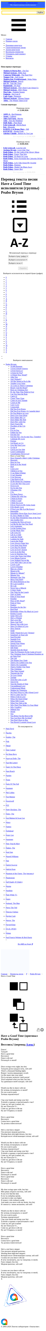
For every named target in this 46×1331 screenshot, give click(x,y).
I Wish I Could (15, 501)
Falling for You (16, 432)
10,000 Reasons (16, 366)
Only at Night (15, 594)
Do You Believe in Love (19, 413)
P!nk (7, 741)
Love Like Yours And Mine (20, 556)
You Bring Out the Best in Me (21, 716)
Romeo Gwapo (16, 614)
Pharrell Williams (12, 856)
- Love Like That (16, 150)
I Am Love (14, 469)
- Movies (13, 119)
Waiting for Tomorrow (18, 690)
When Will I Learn (17, 701)
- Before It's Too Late (18, 133)
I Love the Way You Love (20, 484)
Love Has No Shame (18, 548)
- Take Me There (12, 84)
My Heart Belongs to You (19, 582)
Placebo (9, 733)
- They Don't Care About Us (20, 88)
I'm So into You (16, 488)
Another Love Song (17, 383)
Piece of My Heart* (17, 601)
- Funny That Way (15, 154)
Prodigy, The (10, 737)
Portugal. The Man (13, 903)
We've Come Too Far (18, 695)
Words (12, 712)
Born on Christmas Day (19, 390)
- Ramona (12, 165)
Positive (13, 605)
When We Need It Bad (18, 699)
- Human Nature (16, 98)
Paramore (9, 788)
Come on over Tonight (18, 401)
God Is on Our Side (17, 450)
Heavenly (14, 460)
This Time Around (17, 671)
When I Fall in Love (17, 697)
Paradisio (9, 891)
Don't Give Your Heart (18, 415)
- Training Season (14, 92)
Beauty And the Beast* (19, 388)
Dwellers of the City (17, 426)
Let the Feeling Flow (18, 528)
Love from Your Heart (18, 545)
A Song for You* (16, 373)
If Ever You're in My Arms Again (22, 505)
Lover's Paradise (16, 567)
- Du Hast (11, 86)
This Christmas (16, 669)
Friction (13, 441)
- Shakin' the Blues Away (17, 167)
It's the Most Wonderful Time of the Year (25, 518)
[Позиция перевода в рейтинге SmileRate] (42, 1031)
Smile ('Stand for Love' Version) (22, 633)
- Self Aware (13, 77)
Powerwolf (10, 801)
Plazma (8, 886)
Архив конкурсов (13, 50)
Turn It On (14, 682)
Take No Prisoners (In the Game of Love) (25, 652)
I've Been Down (16, 494)
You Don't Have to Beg (19, 720)
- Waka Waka (20, 79)
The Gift (13, 658)
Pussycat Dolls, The (13, 758)
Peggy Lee (10, 835)
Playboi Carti (10, 916)
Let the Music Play (17, 530)
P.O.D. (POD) (11, 929)
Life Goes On (15, 533)
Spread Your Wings (17, 643)
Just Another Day (16, 520)
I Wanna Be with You (18, 496)
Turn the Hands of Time (19, 684)
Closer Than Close (17, 398)
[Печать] (38, 1031)
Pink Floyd (10, 729)
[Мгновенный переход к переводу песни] (19, 233)
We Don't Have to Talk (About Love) (24, 692)
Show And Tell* (16, 622)
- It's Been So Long (15, 156)
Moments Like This (17, 577)
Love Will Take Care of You (20, 562)
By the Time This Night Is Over (22, 392)
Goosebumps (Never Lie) (19, 454)
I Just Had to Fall (16, 479)
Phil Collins (10, 793)
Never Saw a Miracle (18, 588)
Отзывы (9, 56)
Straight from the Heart (18, 650)
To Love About (16, 675)
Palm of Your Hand (17, 597)
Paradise (13, 599)
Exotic (12, 428)
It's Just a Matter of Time (19, 516)
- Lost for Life (14, 148)
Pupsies (8, 776)
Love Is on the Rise (17, 552)
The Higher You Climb (18, 660)
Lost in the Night (16, 541)
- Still (16, 129)
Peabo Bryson (35, 974)
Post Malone (10, 797)
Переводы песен (16, 974)
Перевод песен (12, 41)
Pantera (8, 827)
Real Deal (14, 609)
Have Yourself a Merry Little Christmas (25, 458)
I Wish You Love (16, 503)
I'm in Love (14, 486)
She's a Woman (16, 618)
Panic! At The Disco (13, 767)
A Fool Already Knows (19, 369)
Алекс (30, 1044)
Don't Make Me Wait (18, 420)
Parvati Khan (10, 925)
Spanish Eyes (15, 639)
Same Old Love (16, 616)
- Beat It (13, 81)
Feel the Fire (15, 435)
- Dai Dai (16, 71)
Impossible (14, 511)
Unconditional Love (17, 686)
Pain (7, 861)
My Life (13, 586)
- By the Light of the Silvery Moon (21, 152)
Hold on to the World (18, 464)
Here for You (15, 462)
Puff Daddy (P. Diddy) (14, 882)
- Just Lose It (11, 94)
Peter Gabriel (10, 750)
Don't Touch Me (16, 424)
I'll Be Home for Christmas (20, 481)
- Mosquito (9, 127)
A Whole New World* (18, 375)
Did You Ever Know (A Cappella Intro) (25, 411)
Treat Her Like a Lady (18, 680)
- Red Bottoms (12, 114)
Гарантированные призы (16, 48)
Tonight (13, 678)
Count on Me (15, 403)
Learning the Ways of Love (20, 522)
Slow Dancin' (15, 629)
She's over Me (15, 620)
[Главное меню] (18, 33)
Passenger (9, 839)
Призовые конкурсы (14, 45)
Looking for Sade (16, 539)
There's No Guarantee (18, 665)
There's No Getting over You (21, 663)
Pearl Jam (9, 852)
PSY (7, 805)
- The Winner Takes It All (15, 101)
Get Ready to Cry (17, 443)
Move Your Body (16, 579)
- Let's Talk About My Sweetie (19, 163)
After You (14, 377)
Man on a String (16, 569)
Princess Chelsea (12, 912)
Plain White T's (11, 895)
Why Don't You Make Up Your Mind (24, 705)
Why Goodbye (15, 707)
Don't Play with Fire (17, 422)
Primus (8, 933)
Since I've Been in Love (19, 626)
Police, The (10, 814)
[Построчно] (18, 1013)
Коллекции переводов (14, 52)
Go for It (13, 447)
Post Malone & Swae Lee (15, 818)
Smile (12, 631)
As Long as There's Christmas (21, 386)
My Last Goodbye (17, 584)
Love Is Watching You (18, 554)
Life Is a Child (15, 535)
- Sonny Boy (13, 169)
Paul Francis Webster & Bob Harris (19, 937)
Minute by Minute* (17, 573)
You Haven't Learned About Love (23, 722)
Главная (9, 39)
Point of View (15, 603)
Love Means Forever (18, 558)
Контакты (10, 58)
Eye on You (14, 430)
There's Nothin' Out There (20, 667)
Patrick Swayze (11, 865)
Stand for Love (16, 646)
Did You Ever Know (18, 409)
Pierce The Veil (11, 908)
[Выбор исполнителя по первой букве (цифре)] (19, 251)
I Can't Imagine (16, 475)
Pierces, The (10, 920)
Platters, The (10, 848)
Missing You (15, 575)
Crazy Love (14, 405)
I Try (12, 492)
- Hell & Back (14, 125)
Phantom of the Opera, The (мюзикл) (20, 874)
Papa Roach (10, 771)
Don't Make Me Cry (17, 418)
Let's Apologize (16, 526)
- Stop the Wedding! (13, 121)
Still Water (14, 648)
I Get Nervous (15, 477)
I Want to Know (16, 499)
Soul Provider (15, 637)
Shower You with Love (19, 624)
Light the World (16, 537)
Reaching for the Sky (18, 607)
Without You (15, 709)
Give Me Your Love (17, 445)
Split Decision (15, 641)
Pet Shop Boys (11, 754)
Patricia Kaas (10, 869)
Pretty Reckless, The (13, 810)
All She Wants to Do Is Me (20, 381)
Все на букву (25, 944)
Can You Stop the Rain (18, 394)
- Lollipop (9, 116)
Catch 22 (13, 396)
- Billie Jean (14, 73)
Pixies (8, 780)
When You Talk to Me (18, 703)
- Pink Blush (12, 123)
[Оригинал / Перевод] (18, 1031)
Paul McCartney (12, 763)
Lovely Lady (15, 565)
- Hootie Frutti (13, 131)
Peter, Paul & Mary (13, 844)
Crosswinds (14, 407)
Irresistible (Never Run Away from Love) (25, 513)
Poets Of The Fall (12, 784)
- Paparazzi (12, 96)
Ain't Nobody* (16, 379)
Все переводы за (24, 136)
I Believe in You (16, 471)
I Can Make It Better (18, 473)
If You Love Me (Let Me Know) (22, 509)
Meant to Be (15, 571)
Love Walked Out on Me (19, 560)
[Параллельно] (18, 994)
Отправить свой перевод (16, 54)
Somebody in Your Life (19, 635)
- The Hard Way (17, 75)
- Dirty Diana (15, 90)
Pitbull (8, 746)
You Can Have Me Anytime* (21, 718)
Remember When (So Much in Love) (24, 611)
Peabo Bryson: (11, 364)
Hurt (12, 467)
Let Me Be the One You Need (21, 524)
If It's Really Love (17, 507)
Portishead (9, 831)
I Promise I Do (15, 490)
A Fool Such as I (16, 371)
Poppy (8, 899)
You (11, 714)
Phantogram (10, 878)
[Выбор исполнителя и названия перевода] (19, 214)
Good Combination (17, 452)
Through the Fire (16, 673)
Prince (8, 822)
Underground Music (17, 688)
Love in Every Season (18, 550)
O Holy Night (15, 590)
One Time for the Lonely (19, 592)
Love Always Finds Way (19, 543)
